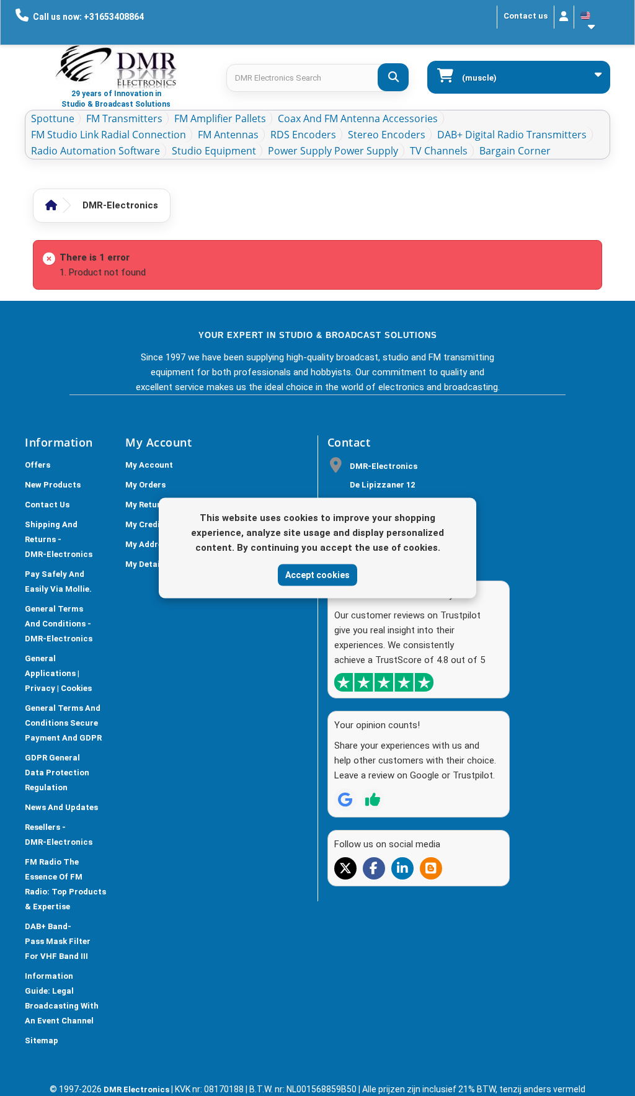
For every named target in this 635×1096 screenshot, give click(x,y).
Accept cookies (317, 574)
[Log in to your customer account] (564, 17)
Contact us (526, 15)
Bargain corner (515, 151)
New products (53, 484)
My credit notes (157, 524)
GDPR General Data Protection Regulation (57, 772)
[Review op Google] (345, 799)
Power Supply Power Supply (333, 151)
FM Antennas (228, 134)
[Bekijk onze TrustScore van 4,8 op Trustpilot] (383, 682)
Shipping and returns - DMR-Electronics (58, 539)
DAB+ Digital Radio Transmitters (512, 134)
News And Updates (61, 807)
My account (149, 465)
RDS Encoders (303, 134)
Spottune (52, 118)
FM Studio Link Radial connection (108, 134)
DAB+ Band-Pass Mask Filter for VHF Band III (58, 941)
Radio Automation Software (95, 151)
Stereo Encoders (386, 134)
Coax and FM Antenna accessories (358, 118)
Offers (37, 465)
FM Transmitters (124, 118)
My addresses (152, 544)
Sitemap (41, 1040)
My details (146, 564)
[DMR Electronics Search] (393, 77)
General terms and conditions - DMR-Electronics (58, 623)
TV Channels (439, 151)
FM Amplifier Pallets (220, 118)
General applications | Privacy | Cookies (58, 673)
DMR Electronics (137, 1089)
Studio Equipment (214, 151)
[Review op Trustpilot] (373, 799)
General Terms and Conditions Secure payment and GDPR (63, 722)
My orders (145, 484)
